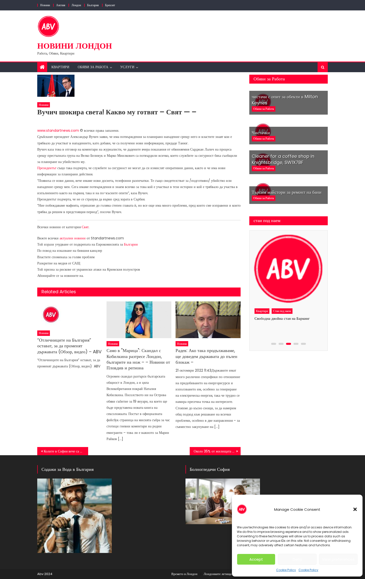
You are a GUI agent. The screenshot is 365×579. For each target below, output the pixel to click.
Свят (85, 227)
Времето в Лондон (184, 574)
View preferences (338, 559)
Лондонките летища (218, 574)
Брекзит (110, 5)
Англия (60, 5)
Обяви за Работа (93, 66)
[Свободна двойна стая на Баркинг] (288, 269)
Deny (297, 559)
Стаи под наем (282, 311)
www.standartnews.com (58, 130)
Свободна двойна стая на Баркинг (282, 318)
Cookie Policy (286, 570)
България (93, 5)
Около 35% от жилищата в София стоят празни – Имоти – (217, 451)
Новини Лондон (74, 45)
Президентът (46, 167)
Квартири (60, 66)
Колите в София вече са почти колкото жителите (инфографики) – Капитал (66, 451)
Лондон (76, 5)
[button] (355, 509)
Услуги (127, 66)
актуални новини (73, 238)
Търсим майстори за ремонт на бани (287, 192)
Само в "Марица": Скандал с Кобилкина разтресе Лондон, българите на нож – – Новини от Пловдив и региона (138, 359)
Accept (256, 559)
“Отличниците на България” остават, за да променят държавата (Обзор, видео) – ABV (69, 345)
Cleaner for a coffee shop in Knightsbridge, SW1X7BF (283, 159)
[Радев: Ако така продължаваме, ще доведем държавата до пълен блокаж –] (208, 319)
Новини (45, 5)
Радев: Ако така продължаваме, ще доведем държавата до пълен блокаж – (206, 356)
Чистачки (261, 132)
